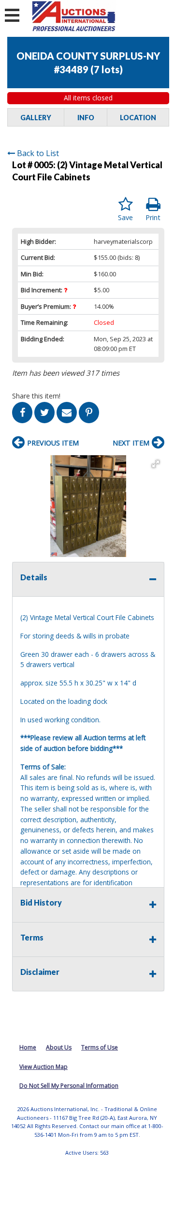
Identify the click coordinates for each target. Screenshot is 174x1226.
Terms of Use (99, 1047)
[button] (155, 464)
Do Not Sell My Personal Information (68, 1086)
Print (152, 217)
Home (27, 1047)
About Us (59, 1047)
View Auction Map (43, 1067)
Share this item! (36, 395)
